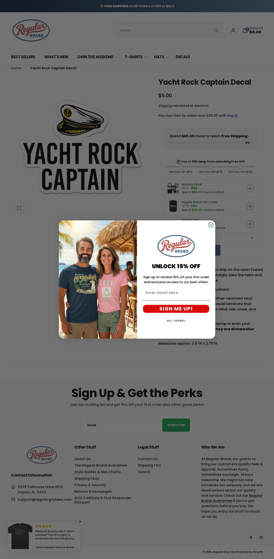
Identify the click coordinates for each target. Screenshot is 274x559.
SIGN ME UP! (176, 308)
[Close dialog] (210, 224)
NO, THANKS (176, 320)
